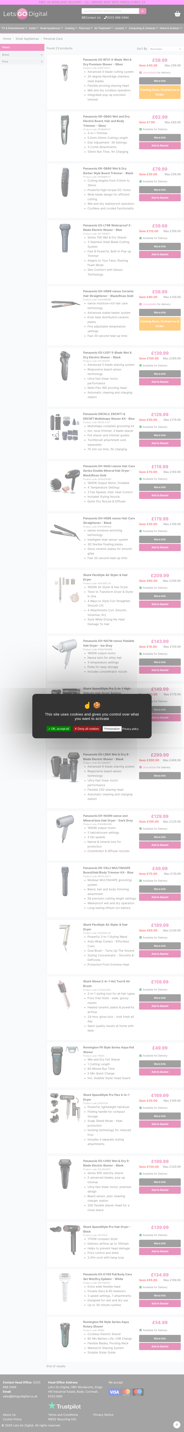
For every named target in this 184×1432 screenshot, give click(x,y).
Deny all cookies (88, 728)
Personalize (112, 728)
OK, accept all (59, 728)
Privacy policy (130, 728)
